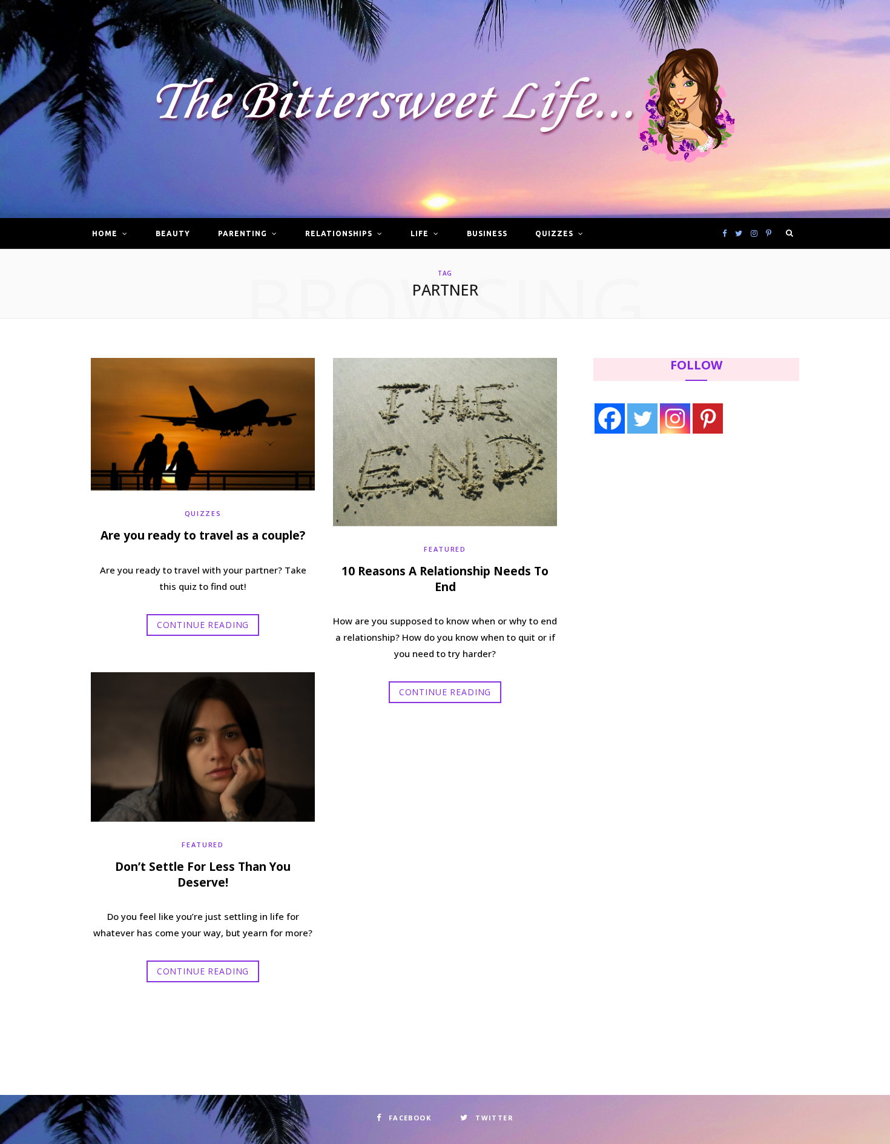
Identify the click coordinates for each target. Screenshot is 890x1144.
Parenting (242, 233)
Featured (445, 549)
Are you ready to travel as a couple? (203, 535)
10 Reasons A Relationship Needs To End (445, 579)
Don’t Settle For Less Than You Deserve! (203, 874)
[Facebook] (610, 418)
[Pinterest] (708, 418)
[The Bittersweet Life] (445, 109)
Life (419, 233)
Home (104, 233)
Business (487, 233)
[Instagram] (675, 418)
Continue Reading (203, 624)
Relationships (338, 233)
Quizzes (554, 233)
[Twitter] (642, 418)
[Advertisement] (669, 543)
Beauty (173, 233)
